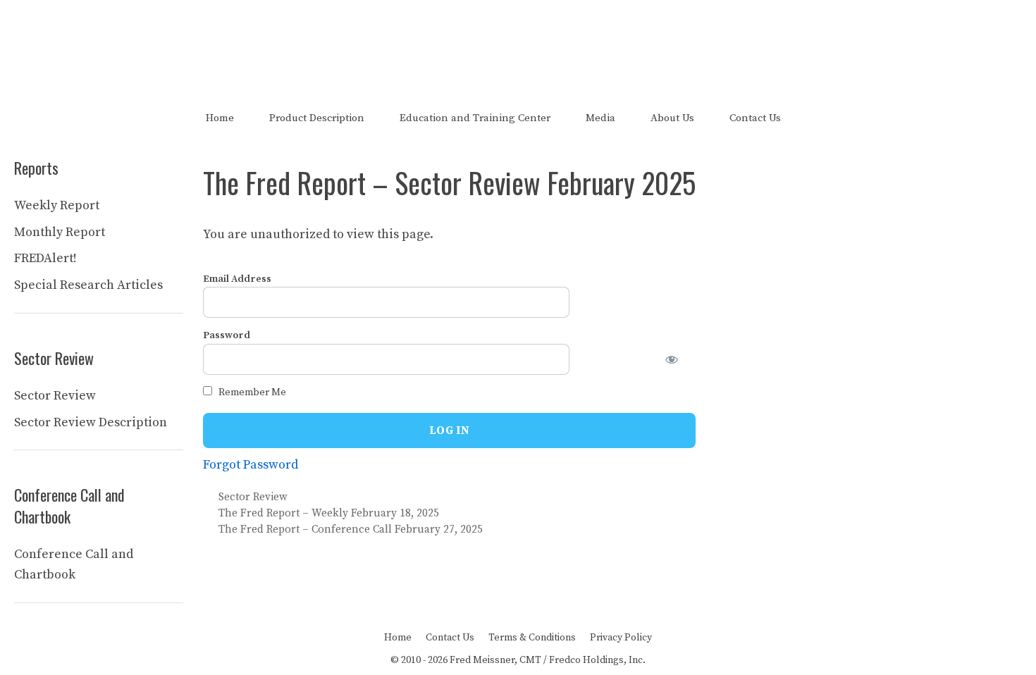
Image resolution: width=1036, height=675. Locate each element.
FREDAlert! (45, 258)
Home (220, 118)
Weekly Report (56, 205)
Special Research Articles (88, 285)
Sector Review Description (90, 422)
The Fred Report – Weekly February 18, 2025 (328, 513)
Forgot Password (250, 465)
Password (226, 335)
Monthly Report (59, 232)
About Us (672, 118)
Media (600, 118)
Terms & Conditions (532, 637)
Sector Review (253, 497)
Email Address (237, 279)
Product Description (316, 118)
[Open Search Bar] (822, 118)
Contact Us (755, 118)
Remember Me (251, 392)
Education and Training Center (475, 118)
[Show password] (680, 359)
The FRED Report (518, 40)
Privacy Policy (621, 637)
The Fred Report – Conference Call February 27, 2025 (350, 529)
